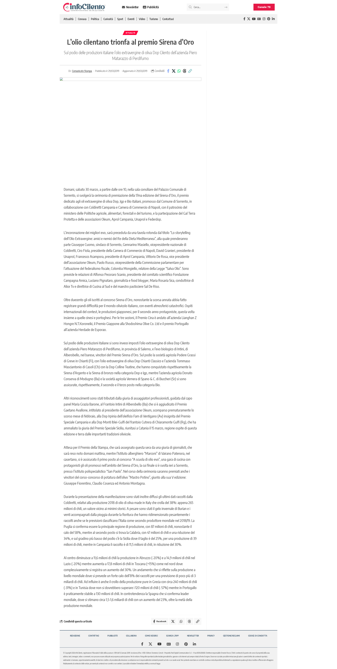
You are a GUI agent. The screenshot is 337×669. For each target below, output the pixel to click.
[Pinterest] (268, 19)
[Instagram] (264, 19)
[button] (189, 71)
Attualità (130, 33)
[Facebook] (244, 19)
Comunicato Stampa (82, 70)
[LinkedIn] (273, 19)
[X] (248, 19)
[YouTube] (253, 19)
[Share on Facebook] (168, 71)
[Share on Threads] (184, 71)
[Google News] (259, 19)
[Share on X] (173, 71)
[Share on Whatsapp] (179, 71)
